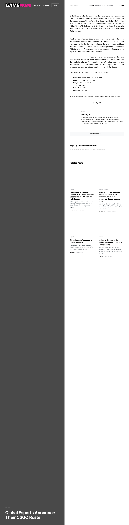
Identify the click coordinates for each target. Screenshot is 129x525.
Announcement (79, 96)
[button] (46, 5)
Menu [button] (55, 5)
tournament (117, 96)
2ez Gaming (72, 96)
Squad (112, 96)
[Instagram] (39, 5)
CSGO (85, 96)
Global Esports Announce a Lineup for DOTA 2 (81, 241)
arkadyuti (86, 114)
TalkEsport (113, 67)
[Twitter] (37, 5)
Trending (105, 189)
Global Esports (103, 96)
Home (71, 5)
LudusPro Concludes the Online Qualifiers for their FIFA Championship (111, 242)
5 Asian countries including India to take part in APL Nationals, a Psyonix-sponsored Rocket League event (109, 196)
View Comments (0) (95, 133)
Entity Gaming (91, 96)
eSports (97, 96)
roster (109, 96)
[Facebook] (35, 5)
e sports (7, 507)
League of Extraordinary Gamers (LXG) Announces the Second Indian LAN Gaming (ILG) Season (82, 195)
